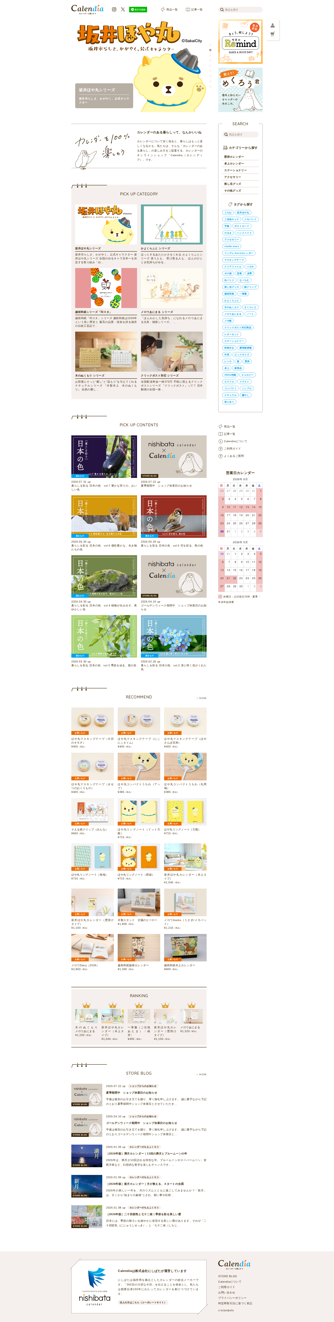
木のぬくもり (231, 307)
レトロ (228, 361)
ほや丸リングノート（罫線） (136, 874)
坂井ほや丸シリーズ (88, 248)
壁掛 (247, 361)
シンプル (247, 388)
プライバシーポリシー (232, 1297)
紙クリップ (250, 287)
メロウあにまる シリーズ (157, 311)
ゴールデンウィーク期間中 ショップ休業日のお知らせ (141, 1123)
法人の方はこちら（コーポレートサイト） (143, 1302)
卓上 (226, 368)
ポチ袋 (228, 273)
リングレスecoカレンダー (238, 253)
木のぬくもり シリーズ (90, 375)
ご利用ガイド (232, 448)
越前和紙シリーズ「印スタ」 (93, 311)
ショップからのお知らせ (143, 1086)
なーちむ (244, 280)
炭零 (249, 273)
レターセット (231, 334)
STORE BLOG (227, 1276)
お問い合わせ (226, 1292)
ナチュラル (230, 395)
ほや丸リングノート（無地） (89, 874)
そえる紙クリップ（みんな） (89, 829)
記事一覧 (197, 9)
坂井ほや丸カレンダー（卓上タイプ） (112, 1031)
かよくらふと (231, 300)
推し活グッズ (232, 183)
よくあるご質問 (234, 455)
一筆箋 (243, 293)
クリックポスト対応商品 (237, 327)
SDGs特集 (230, 375)
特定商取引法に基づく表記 (235, 1303)
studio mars (231, 246)
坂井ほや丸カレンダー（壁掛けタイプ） (165, 1031)
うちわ (228, 212)
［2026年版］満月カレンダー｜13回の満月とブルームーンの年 (146, 1153)
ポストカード (241, 226)
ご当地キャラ (231, 219)
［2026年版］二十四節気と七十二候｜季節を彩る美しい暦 (143, 1214)
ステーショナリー (235, 170)
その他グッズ (232, 190)
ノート (250, 314)
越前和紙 (229, 293)
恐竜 (239, 273)
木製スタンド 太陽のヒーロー (138, 920)
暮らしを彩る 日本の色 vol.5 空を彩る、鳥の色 (172, 545)
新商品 (238, 368)
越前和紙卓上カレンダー (179, 965)
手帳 (226, 226)
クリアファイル (233, 266)
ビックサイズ (241, 354)
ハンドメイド (244, 233)
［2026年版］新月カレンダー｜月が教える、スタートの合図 (145, 1183)
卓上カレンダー (234, 163)
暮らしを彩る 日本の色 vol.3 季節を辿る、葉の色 (103, 665)
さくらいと (250, 307)
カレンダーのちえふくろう (144, 1147)
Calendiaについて (235, 441)
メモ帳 (228, 320)
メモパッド (250, 219)
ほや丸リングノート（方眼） (182, 829)
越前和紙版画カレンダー (133, 965)
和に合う (229, 402)
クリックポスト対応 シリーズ (160, 375)
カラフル (229, 381)
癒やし (245, 395)
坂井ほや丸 (243, 212)
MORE (203, 698)
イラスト (244, 381)
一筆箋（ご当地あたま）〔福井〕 (139, 1031)
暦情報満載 (245, 347)
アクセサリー (232, 177)
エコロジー (247, 375)
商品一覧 (172, 9)
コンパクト (230, 388)
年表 (226, 354)
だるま (228, 233)
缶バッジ (229, 280)
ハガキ (250, 266)
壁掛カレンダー (234, 156)
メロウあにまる (190, 1027)
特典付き (229, 347)
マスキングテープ (234, 260)
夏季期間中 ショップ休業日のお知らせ (166, 485)
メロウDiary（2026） (85, 965)
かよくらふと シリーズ (155, 248)
